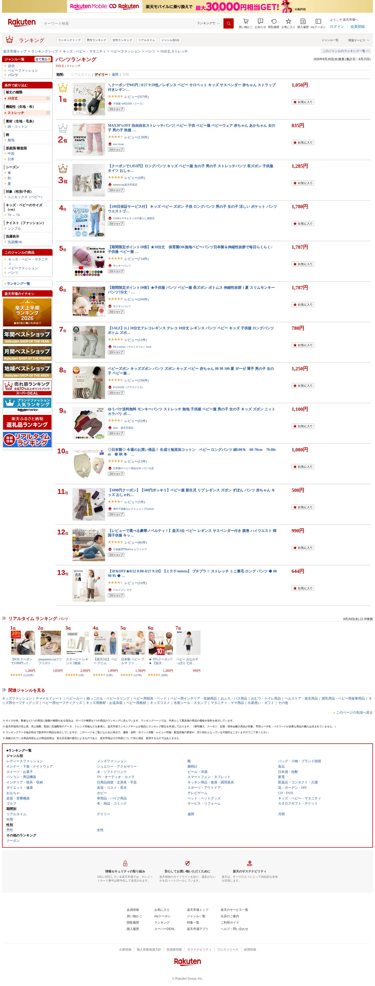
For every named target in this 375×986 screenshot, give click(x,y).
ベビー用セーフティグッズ (62, 703)
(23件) (109, 675)
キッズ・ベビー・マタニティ (84, 51)
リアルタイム (146, 40)
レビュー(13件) (135, 461)
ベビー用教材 (136, 703)
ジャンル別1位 (170, 40)
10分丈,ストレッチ (174, 51)
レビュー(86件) (135, 542)
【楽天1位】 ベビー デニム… (105, 661)
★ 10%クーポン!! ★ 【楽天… (160, 661)
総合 (11, 66)
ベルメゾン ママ (122, 589)
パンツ (150, 51)
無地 (11, 140)
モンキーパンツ (122, 265)
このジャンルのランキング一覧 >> (346, 51)
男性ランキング (96, 40)
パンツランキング (76, 59)
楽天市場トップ (15, 51)
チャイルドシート (49, 698)
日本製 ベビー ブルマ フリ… (132, 661)
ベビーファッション (126, 51)
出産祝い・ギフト (261, 703)
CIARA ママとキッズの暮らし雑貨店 (134, 218)
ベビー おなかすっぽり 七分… (187, 661)
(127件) (138, 675)
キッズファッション (17, 698)
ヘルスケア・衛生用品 (301, 698)
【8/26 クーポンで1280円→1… (21, 661)
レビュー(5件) (134, 502)
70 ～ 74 (14, 215)
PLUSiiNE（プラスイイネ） (129, 387)
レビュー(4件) (134, 178)
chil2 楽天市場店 (123, 427)
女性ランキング (122, 40)
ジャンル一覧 (330, 40)
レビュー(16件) (135, 583)
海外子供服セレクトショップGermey (133, 508)
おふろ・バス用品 (234, 698)
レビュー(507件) (136, 97)
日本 (11, 159)
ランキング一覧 (18, 283)
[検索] (228, 23)
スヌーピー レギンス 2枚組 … (77, 661)
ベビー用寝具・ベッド (150, 698)
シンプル (14, 228)
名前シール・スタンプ (190, 703)
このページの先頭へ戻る (354, 712)
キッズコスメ (160, 703)
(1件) (81, 675)
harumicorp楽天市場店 (125, 184)
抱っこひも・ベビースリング (108, 698)
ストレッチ (16, 113)
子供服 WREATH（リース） (129, 103)
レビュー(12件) (135, 340)
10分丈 (13, 98)
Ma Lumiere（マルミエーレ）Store (132, 346)
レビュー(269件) (136, 299)
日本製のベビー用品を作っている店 (133, 468)
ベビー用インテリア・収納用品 (193, 698)
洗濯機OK (15, 242)
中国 (11, 153)
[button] (260, 23)
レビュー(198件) (136, 380)
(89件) (164, 675)
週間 (115, 74)
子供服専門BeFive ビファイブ (130, 549)
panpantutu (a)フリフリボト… (50, 661)
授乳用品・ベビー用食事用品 (343, 698)
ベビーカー (74, 698)
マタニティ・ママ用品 (227, 703)
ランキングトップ (69, 40)
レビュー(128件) (136, 137)
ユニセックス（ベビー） (26, 197)
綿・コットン (18, 126)
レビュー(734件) (136, 259)
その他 (283, 703)
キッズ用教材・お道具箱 (104, 703)
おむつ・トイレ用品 (266, 698)
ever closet (118, 144)
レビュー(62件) (135, 421)
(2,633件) (28, 675)
